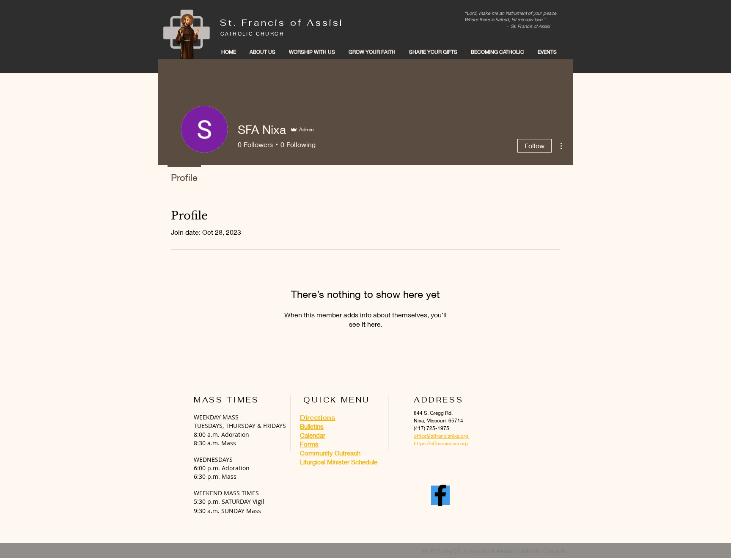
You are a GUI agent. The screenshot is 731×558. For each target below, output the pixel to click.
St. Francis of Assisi (282, 22)
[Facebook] (440, 495)
